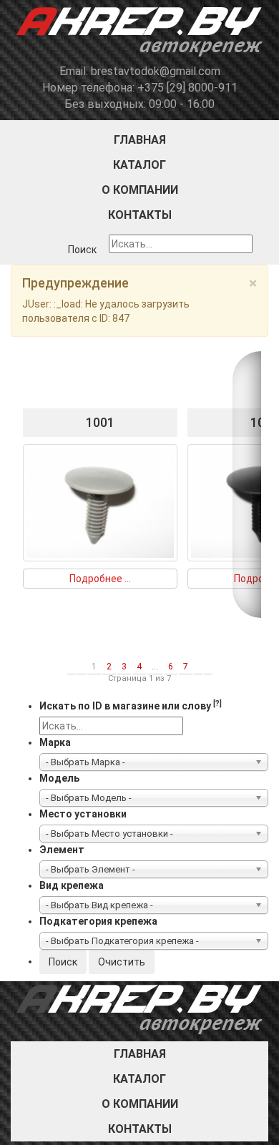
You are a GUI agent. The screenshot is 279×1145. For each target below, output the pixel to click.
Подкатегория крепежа (98, 921)
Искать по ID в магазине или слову (130, 705)
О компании (140, 190)
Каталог (139, 165)
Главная (140, 140)
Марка (55, 742)
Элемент (61, 849)
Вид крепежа (71, 885)
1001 (100, 422)
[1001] (100, 502)
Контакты (140, 215)
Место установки (83, 814)
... (155, 667)
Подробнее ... (100, 578)
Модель (59, 778)
